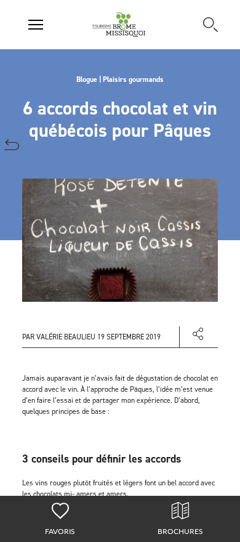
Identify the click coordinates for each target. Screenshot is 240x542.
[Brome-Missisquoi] (119, 24)
